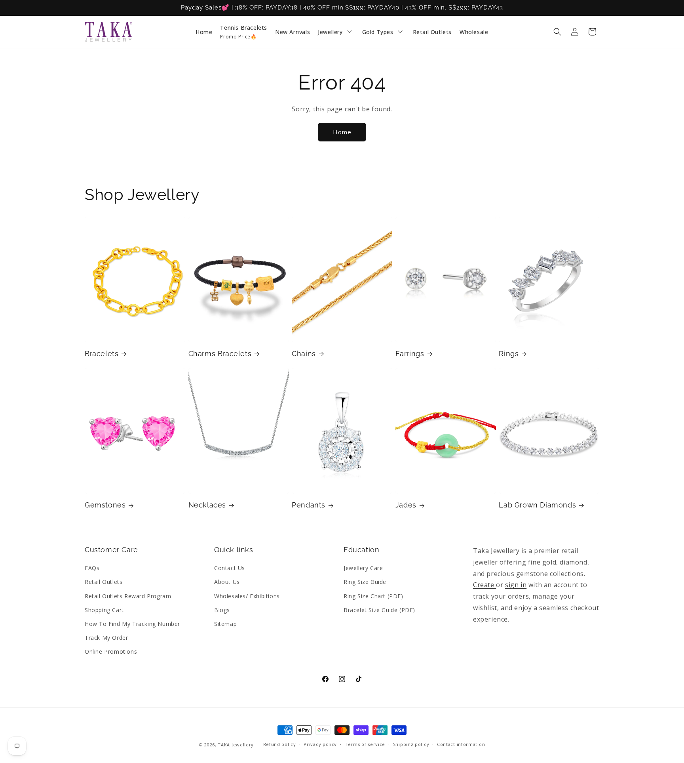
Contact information (461, 744)
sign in (515, 584)
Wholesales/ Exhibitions (247, 596)
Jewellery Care (363, 568)
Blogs (222, 610)
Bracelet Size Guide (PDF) (379, 610)
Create (484, 584)
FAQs (92, 568)
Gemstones (105, 505)
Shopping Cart (104, 610)
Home (342, 132)
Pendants (308, 505)
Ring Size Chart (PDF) (373, 596)
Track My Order (106, 637)
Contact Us (229, 568)
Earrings (409, 353)
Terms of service (365, 744)
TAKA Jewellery (236, 745)
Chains (304, 353)
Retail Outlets (103, 582)
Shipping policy (411, 744)
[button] (557, 31)
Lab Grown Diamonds (537, 505)
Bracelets (101, 353)
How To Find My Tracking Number (132, 624)
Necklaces (207, 505)
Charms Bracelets (220, 353)
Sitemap (225, 624)
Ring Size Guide (365, 582)
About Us (227, 582)
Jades (405, 505)
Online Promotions (111, 651)
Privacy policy (320, 744)
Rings (509, 353)
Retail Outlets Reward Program (128, 596)
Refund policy (279, 744)
